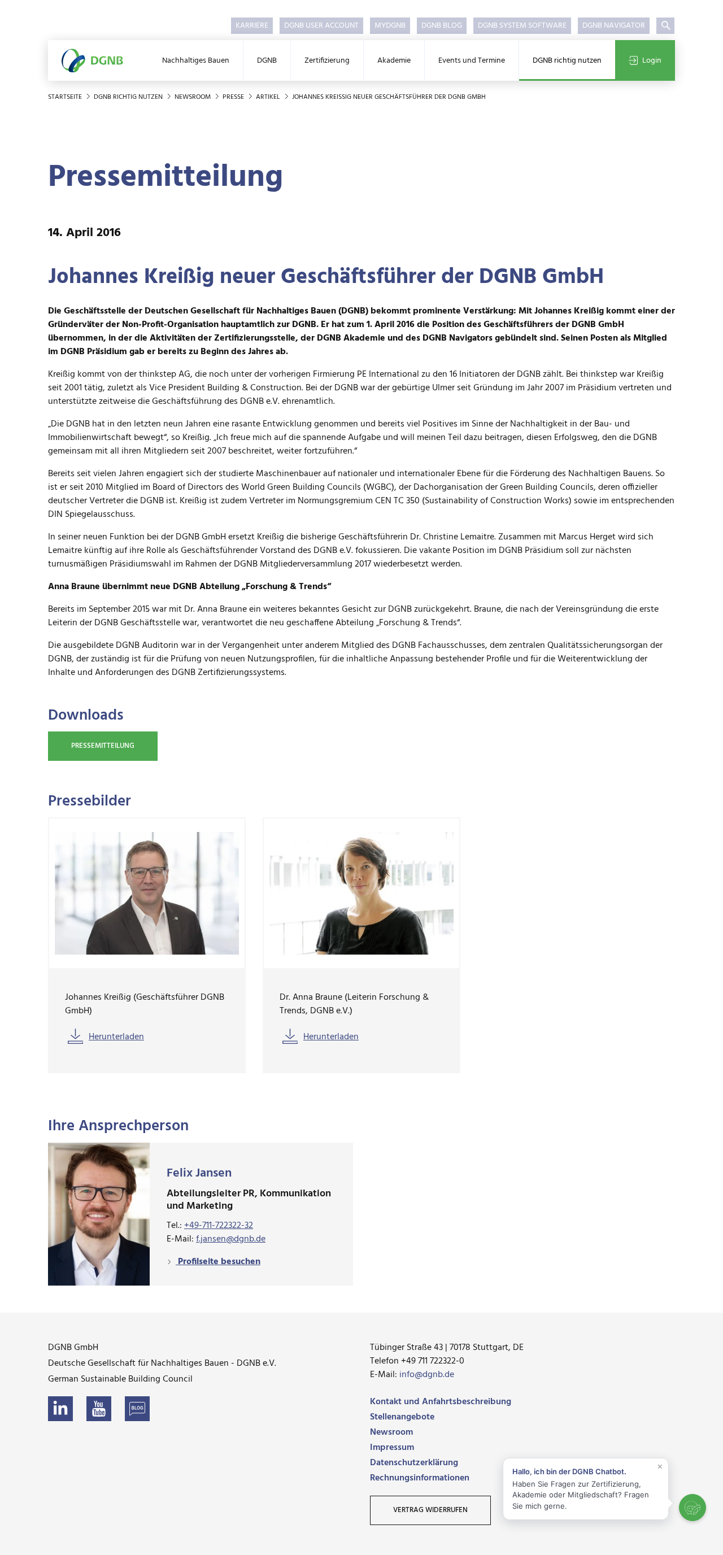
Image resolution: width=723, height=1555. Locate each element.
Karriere (252, 25)
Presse (234, 97)
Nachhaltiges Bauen (195, 60)
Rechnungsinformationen (419, 1478)
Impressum (392, 1447)
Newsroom (193, 97)
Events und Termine (471, 60)
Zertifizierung (327, 60)
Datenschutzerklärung (414, 1463)
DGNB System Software (522, 25)
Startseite (66, 97)
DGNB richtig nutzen (567, 60)
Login (651, 60)
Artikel (269, 97)
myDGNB (390, 25)
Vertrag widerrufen (430, 1510)
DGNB (267, 60)
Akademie (394, 60)
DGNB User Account (321, 25)
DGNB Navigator (613, 25)
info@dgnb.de (426, 1374)
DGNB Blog (441, 25)
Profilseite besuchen (218, 1262)
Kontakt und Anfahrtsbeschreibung (440, 1402)
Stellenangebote (402, 1417)
